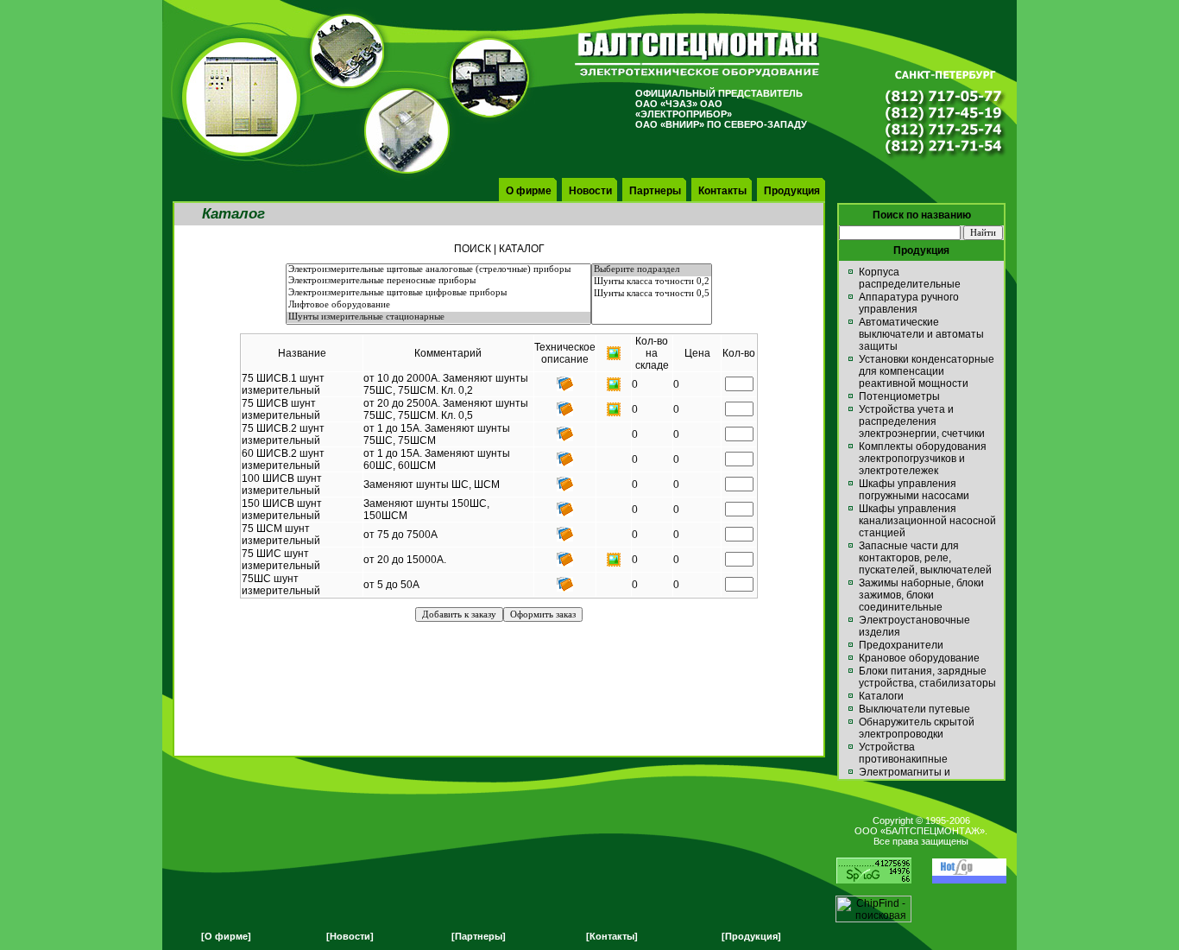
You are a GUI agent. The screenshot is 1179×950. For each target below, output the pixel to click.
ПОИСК (472, 249)
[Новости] (350, 936)
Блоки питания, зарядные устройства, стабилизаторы (927, 677)
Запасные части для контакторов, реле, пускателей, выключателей (925, 558)
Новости (590, 191)
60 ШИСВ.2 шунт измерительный (283, 459)
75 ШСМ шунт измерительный (281, 534)
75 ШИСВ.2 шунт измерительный (283, 434)
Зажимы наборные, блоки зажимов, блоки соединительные (921, 595)
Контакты (722, 191)
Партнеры (655, 191)
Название (302, 353)
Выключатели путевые (914, 709)
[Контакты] (612, 936)
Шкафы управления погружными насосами (914, 490)
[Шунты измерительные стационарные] (438, 318)
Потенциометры (899, 396)
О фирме (529, 191)
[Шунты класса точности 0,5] (651, 294)
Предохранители (901, 645)
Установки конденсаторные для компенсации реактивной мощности (926, 371)
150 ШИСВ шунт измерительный (282, 509)
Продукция (792, 191)
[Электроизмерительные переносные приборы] (438, 282)
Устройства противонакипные (903, 753)
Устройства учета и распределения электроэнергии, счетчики (922, 421)
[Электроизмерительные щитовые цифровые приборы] (438, 294)
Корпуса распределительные (910, 278)
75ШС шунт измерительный (281, 585)
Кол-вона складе (652, 353)
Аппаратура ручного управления (909, 303)
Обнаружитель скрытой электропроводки (916, 728)
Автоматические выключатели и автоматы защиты (921, 334)
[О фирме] (226, 936)
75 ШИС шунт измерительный (281, 560)
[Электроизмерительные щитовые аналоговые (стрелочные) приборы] (438, 270)
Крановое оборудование (919, 658)
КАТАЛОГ (522, 249)
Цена (697, 353)
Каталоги (881, 696)
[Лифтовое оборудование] (438, 306)
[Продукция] (751, 936)
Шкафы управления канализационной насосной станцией (927, 521)
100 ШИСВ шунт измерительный (282, 484)
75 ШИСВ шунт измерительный (281, 409)
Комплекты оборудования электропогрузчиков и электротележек (923, 458)
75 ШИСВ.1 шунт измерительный (283, 384)
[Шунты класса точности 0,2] (651, 282)
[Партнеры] (478, 936)
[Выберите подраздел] (651, 270)
